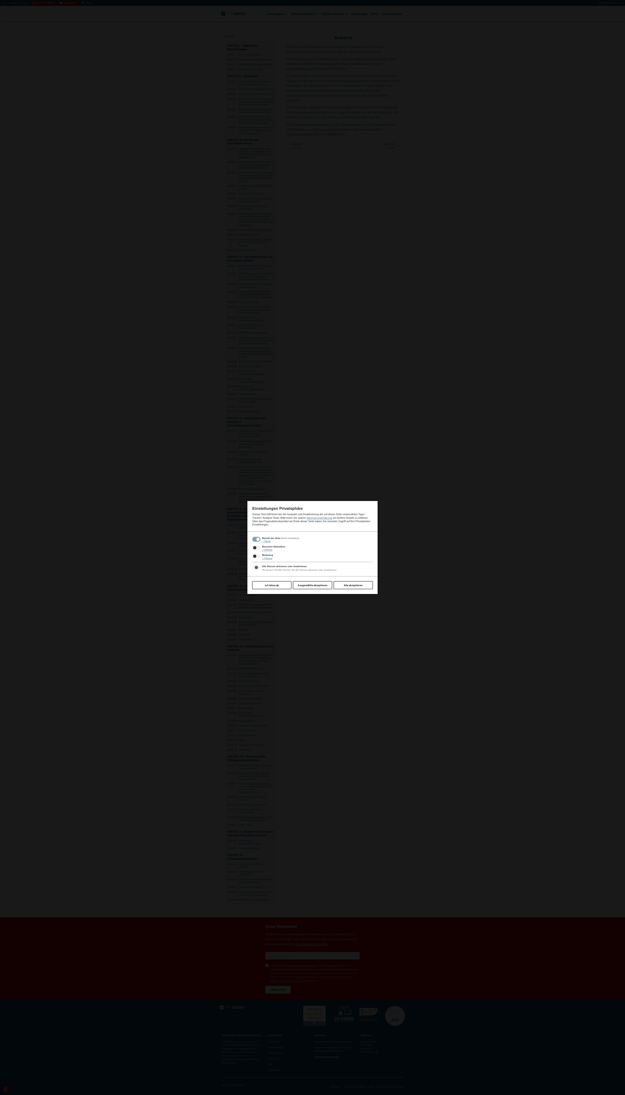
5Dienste (267, 549)
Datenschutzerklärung (319, 517)
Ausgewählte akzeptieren (312, 585)
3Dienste (267, 558)
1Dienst (266, 541)
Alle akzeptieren (353, 585)
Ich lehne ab (272, 585)
